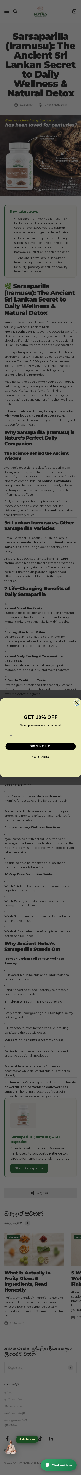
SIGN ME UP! (40, 746)
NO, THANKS (40, 757)
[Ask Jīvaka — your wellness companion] (10, 1447)
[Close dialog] (76, 702)
